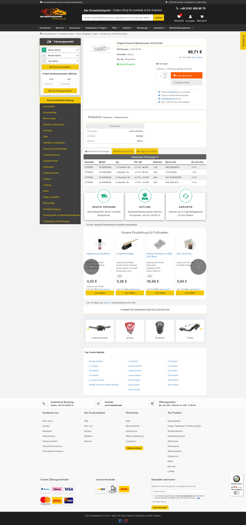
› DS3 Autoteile (172, 375)
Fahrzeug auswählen (61, 67)
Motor (46, 190)
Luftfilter (171, 471)
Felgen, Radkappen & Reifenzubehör (184, 425)
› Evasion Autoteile (134, 366)
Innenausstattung (51, 154)
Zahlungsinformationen (53, 451)
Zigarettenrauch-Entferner (98, 253)
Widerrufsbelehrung (135, 436)
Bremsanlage (49, 118)
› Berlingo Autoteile (95, 361)
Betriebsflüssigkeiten (179, 27)
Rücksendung (49, 436)
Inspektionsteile (50, 160)
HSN (51, 79)
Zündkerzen (173, 456)
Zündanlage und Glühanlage (56, 221)
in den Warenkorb (184, 75)
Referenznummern (124, 151)
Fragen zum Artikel (148, 151)
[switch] (236, 493)
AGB (128, 420)
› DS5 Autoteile (172, 384)
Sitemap (88, 441)
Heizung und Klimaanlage (55, 148)
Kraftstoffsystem (51, 172)
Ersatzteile (45, 27)
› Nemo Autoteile (133, 380)
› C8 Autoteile (171, 370)
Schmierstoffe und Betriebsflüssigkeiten (61, 215)
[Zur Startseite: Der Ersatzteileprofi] (53, 13)
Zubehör (127, 27)
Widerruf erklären (134, 448)
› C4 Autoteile (132, 361)
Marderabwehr (174, 420)
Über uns (88, 425)
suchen (158, 17)
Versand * (199, 57)
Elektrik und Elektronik (53, 124)
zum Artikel (100, 292)
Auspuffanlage (50, 112)
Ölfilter (170, 461)
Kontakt (46, 425)
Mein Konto (48, 420)
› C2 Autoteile (93, 370)
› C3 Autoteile (93, 375)
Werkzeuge (142, 27)
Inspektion (158, 27)
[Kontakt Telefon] (44, 403)
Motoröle (172, 466)
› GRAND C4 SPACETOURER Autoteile (103, 384)
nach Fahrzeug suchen (61, 90)
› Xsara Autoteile (133, 389)
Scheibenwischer (175, 431)
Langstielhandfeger (125, 253)
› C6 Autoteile (171, 366)
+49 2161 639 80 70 (193, 8)
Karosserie (74, 27)
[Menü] (241, 475)
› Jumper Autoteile (134, 370)
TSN (69, 79)
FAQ (86, 420)
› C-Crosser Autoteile (95, 380)
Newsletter (47, 431)
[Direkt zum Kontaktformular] (98, 403)
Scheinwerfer (173, 446)
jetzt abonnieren (160, 507)
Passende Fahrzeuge (144, 157)
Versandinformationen (52, 446)
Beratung (174, 92)
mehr (120, 276)
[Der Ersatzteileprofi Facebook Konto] (121, 521)
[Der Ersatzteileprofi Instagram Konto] (125, 521)
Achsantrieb (48, 106)
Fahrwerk (47, 130)
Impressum (131, 441)
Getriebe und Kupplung (53, 142)
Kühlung (47, 178)
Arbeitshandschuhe (176, 436)
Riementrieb (49, 202)
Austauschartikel (50, 441)
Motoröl (60, 27)
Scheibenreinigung (51, 209)
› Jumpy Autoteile (134, 375)
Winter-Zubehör (175, 451)
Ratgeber (88, 436)
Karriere (88, 431)
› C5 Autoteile (171, 361)
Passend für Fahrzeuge (98, 151)
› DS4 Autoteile (172, 380)
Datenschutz (131, 431)
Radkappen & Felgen (96, 27)
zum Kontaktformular (113, 405)
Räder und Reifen (51, 196)
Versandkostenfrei (168, 98)
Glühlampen (173, 441)
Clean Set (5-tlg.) (184, 253)
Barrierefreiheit (132, 425)
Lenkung (47, 184)
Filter (114, 27)
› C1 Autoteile (93, 366)
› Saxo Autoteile (133, 384)
